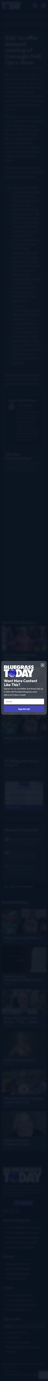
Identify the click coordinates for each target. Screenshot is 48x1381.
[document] (24, 690)
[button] (42, 665)
